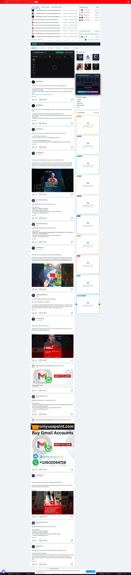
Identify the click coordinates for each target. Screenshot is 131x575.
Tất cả (34, 48)
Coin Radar (39, 129)
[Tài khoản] (128, 2)
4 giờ (37, 320)
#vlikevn (79, 101)
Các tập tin (76, 48)
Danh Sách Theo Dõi (69, 52)
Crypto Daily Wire (40, 294)
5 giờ (37, 367)
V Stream (38, 152)
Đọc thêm (34, 96)
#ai (46, 94)
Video (59, 48)
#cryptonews (42, 94)
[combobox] (22, 1)
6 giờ (37, 524)
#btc (78, 107)
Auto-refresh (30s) (90, 39)
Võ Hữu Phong (87, 12)
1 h (36, 154)
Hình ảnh (51, 48)
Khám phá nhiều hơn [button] (40, 572)
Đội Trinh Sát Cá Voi (41, 200)
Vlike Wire (38, 81)
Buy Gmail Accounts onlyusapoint (44, 365)
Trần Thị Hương (87, 9)
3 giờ (37, 225)
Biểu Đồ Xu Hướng (59, 52)
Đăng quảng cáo (96, 112)
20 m (37, 106)
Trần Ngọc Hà (86, 15)
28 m (37, 130)
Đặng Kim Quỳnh (87, 20)
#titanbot (79, 99)
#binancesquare (35, 94)
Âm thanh (67, 48)
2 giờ (37, 201)
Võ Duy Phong (86, 17)
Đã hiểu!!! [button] (89, 571)
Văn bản (42, 48)
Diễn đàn (40, 39)
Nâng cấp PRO (88, 91)
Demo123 (85, 36)
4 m (36, 83)
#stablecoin (50, 94)
